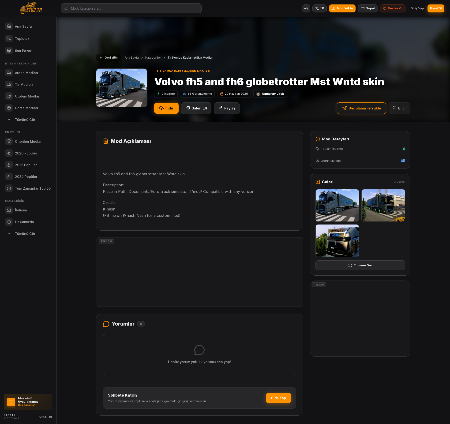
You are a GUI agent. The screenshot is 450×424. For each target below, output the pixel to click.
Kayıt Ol (436, 8)
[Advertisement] (199, 272)
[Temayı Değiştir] (306, 8)
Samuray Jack (273, 93)
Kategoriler (153, 57)
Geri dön (111, 57)
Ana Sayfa (132, 57)
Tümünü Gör (363, 265)
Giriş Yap (417, 8)
